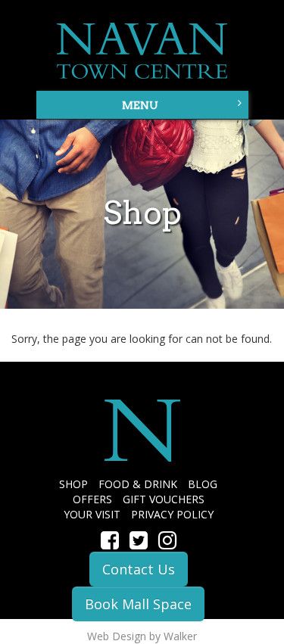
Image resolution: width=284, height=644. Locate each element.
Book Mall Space (138, 604)
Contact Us (138, 569)
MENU (140, 105)
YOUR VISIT (92, 514)
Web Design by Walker (142, 636)
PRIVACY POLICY (172, 514)
